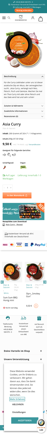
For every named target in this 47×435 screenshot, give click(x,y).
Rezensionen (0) (11, 116)
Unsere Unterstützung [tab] (16, 359)
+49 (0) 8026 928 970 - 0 (24, 2)
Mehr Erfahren (17, 399)
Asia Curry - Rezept (14, 224)
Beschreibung (10, 76)
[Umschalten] (42, 76)
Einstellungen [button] (18, 412)
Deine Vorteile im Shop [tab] (17, 351)
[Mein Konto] (34, 18)
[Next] (44, 287)
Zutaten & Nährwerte (13, 105)
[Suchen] (9, 18)
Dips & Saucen (9, 128)
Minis (6, 293)
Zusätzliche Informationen (16, 111)
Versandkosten (34, 144)
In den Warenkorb (15, 195)
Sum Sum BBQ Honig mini (10, 299)
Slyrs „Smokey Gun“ (33, 295)
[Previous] (2, 287)
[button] (4, 18)
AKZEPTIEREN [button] (25, 420)
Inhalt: (5, 139)
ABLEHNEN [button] (18, 404)
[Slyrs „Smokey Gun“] (36, 306)
